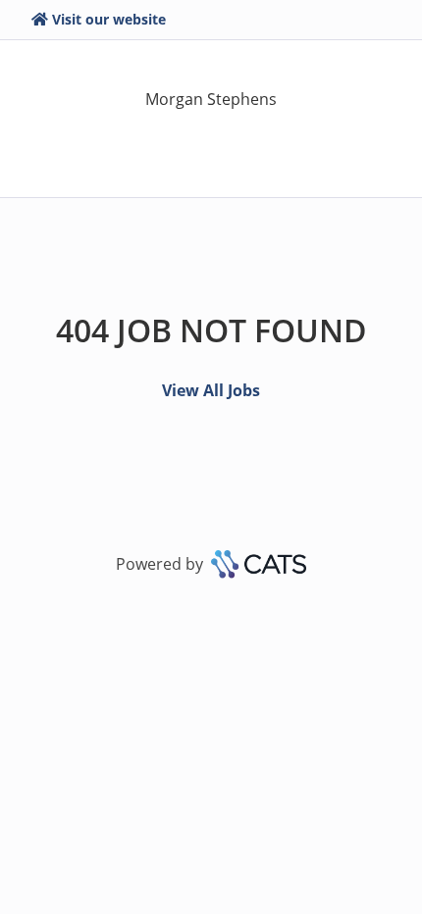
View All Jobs (211, 390)
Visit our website (109, 19)
